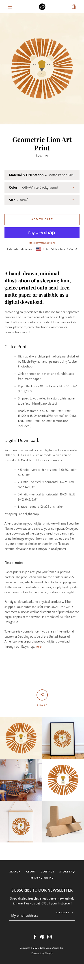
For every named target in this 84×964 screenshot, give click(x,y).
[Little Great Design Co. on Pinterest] (42, 936)
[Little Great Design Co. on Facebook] (34, 936)
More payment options (42, 242)
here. (38, 647)
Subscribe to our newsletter (42, 890)
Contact (47, 871)
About (31, 871)
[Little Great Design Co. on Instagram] (49, 936)
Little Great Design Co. (52, 948)
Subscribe (62, 913)
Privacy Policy (42, 878)
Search (15, 871)
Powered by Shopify (42, 953)
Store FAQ (67, 871)
